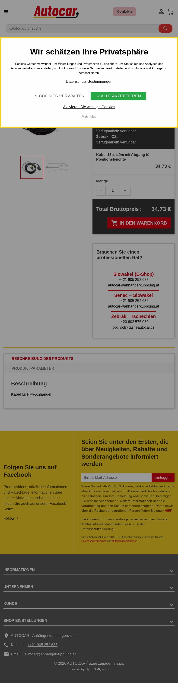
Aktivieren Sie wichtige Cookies (89, 107)
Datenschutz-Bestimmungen (89, 81)
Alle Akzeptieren (118, 96)
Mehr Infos (89, 116)
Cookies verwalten (59, 96)
